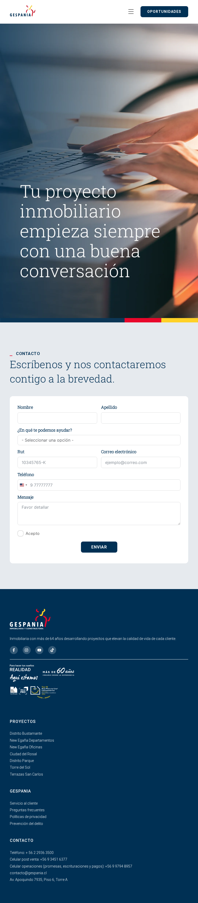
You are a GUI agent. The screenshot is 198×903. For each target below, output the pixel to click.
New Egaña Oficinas (26, 747)
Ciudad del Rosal (23, 754)
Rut (21, 451)
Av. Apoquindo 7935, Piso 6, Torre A (39, 880)
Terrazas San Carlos (26, 774)
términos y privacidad (61, 533)
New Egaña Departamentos (32, 740)
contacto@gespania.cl (28, 873)
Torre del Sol (20, 767)
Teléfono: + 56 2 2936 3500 (32, 853)
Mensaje (26, 497)
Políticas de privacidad (28, 817)
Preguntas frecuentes (27, 810)
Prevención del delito (26, 824)
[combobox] (23, 485)
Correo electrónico (118, 451)
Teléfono (26, 474)
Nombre (25, 407)
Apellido (109, 407)
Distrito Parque (22, 761)
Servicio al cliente (24, 803)
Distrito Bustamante (26, 733)
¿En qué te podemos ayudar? (45, 430)
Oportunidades (164, 12)
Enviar (99, 547)
